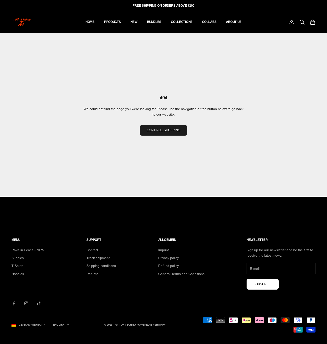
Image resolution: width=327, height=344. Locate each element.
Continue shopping (163, 130)
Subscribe (263, 284)
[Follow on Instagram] (26, 303)
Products (112, 22)
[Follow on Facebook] (13, 303)
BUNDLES (154, 22)
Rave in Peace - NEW (27, 250)
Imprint (163, 250)
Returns (92, 274)
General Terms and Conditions (181, 274)
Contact (92, 250)
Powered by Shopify (151, 324)
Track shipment (98, 258)
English (58, 324)
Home (90, 22)
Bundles (17, 258)
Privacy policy (168, 258)
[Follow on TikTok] (38, 303)
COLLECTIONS (181, 22)
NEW (133, 22)
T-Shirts (17, 266)
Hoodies (17, 274)
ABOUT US (234, 22)
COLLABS (209, 22)
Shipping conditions (101, 266)
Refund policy (168, 266)
